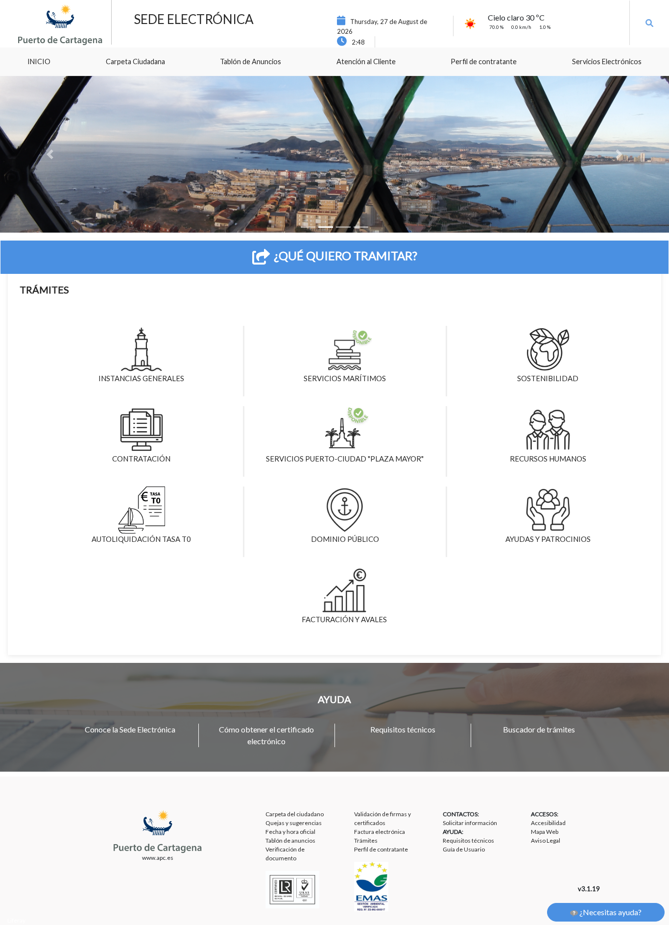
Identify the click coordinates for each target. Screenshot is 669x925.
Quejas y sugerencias (293, 823)
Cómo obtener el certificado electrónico (266, 735)
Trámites (366, 840)
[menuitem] (39, 62)
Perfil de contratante (381, 849)
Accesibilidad (548, 823)
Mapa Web (544, 831)
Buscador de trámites (539, 729)
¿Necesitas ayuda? (610, 912)
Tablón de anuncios (290, 840)
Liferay (16, 920)
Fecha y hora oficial (290, 831)
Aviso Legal (545, 840)
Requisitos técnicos (402, 729)
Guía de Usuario (464, 849)
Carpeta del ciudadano (294, 814)
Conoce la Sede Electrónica (130, 729)
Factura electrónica (379, 831)
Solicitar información (470, 823)
